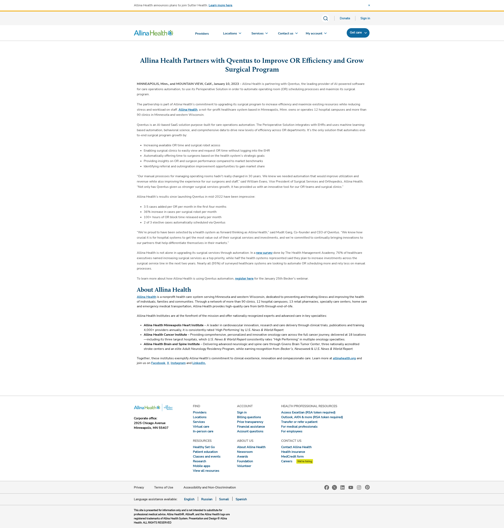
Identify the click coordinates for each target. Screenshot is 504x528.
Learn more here (220, 5)
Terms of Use (163, 487)
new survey (264, 253)
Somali (224, 499)
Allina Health (188, 109)
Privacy (139, 487)
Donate (345, 18)
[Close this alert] (369, 5)
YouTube (351, 487)
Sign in (365, 18)
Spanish (241, 499)
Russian (206, 499)
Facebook (326, 487)
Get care (356, 32)
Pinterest (367, 487)
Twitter (334, 487)
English (189, 499)
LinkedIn (342, 487)
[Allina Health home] (153, 34)
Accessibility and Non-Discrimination (209, 487)
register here (244, 278)
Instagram (359, 487)
